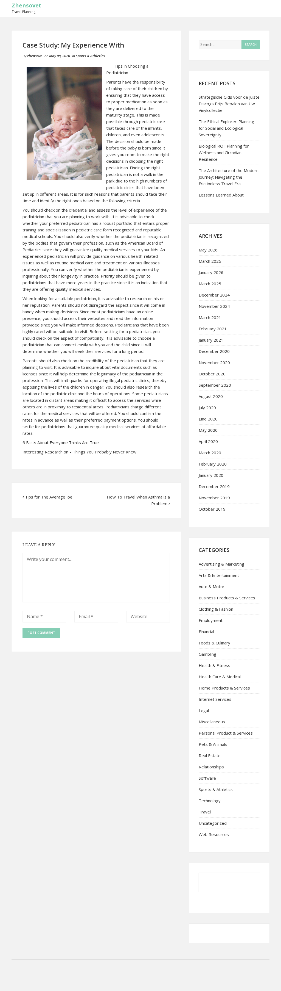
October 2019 (212, 509)
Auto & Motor (211, 586)
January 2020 (211, 475)
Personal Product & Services (226, 733)
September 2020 (215, 385)
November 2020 (214, 362)
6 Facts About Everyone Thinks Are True (61, 442)
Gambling (207, 654)
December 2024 (214, 295)
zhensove (34, 55)
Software (207, 778)
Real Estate (210, 755)
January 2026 (211, 272)
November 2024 (214, 306)
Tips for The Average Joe (48, 497)
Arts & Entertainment (219, 575)
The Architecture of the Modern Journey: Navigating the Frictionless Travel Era (228, 177)
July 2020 (207, 407)
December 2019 (214, 486)
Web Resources (214, 834)
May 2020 (208, 430)
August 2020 (211, 396)
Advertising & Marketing (221, 564)
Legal (204, 710)
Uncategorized (213, 823)
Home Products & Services (224, 688)
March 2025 (210, 283)
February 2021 (213, 328)
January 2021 (211, 340)
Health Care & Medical (220, 676)
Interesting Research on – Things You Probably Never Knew (79, 452)
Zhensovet (26, 5)
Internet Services (215, 699)
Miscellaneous (212, 721)
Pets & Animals (213, 744)
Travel (205, 812)
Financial (206, 631)
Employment (211, 620)
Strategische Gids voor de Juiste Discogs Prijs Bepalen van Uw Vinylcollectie (229, 103)
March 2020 (210, 452)
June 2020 (208, 419)
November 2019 (214, 497)
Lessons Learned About (221, 195)
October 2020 (212, 374)
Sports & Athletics (90, 55)
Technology (210, 800)
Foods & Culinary (214, 643)
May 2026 (208, 250)
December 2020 (214, 351)
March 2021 (210, 317)
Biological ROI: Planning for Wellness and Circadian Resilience (224, 152)
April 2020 (208, 441)
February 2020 (213, 464)
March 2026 (210, 261)
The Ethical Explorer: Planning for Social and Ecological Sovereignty (226, 128)
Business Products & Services (227, 597)
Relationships (211, 766)
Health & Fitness (214, 665)
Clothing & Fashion (216, 609)
